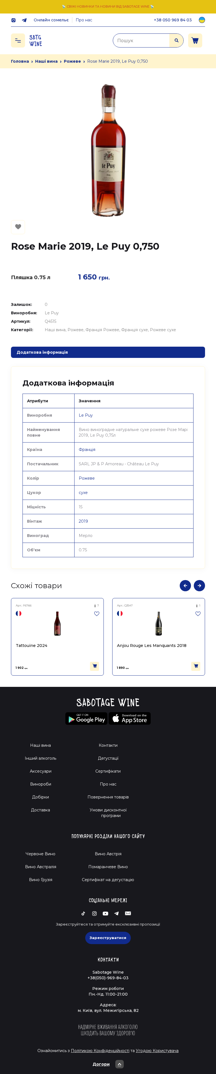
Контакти (108, 745)
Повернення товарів (108, 797)
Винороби (40, 784)
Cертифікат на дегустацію (108, 879)
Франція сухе (134, 329)
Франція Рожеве (102, 329)
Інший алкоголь (40, 758)
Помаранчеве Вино (108, 866)
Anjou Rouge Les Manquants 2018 (51, 645)
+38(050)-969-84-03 (108, 977)
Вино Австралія (40, 866)
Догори (101, 1064)
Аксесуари (40, 771)
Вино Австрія (108, 853)
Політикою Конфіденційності (100, 1050)
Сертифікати (108, 771)
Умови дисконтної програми (108, 812)
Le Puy (52, 312)
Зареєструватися (108, 937)
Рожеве (72, 61)
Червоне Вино (40, 853)
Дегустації (108, 758)
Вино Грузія (40, 879)
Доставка (40, 810)
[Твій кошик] (195, 40)
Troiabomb (129, 645)
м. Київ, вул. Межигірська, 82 (108, 1010)
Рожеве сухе (163, 329)
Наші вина (46, 61)
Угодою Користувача (157, 1050)
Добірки (40, 797)
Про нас (84, 19)
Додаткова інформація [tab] (42, 352)
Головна (20, 61)
